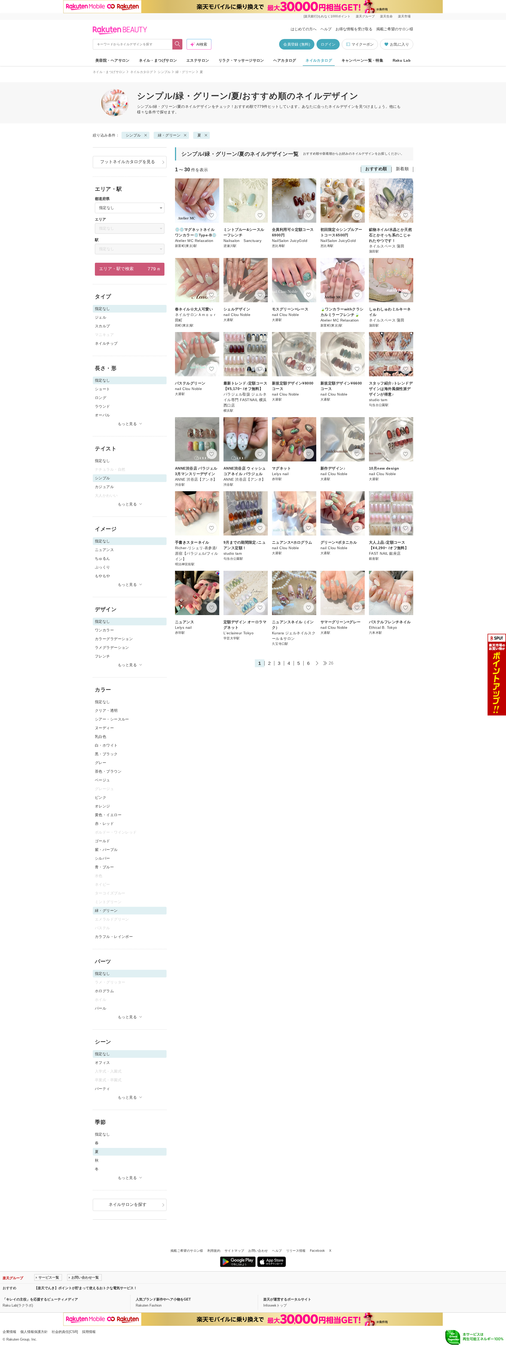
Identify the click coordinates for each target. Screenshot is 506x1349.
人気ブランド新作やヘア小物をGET (163, 1299)
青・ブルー (104, 867)
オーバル (102, 415)
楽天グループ (365, 16)
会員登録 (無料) (296, 44)
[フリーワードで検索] (177, 44)
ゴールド (102, 841)
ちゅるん (102, 558)
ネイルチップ (106, 343)
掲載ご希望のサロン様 (394, 29)
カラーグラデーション (114, 639)
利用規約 (213, 1251)
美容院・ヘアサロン (112, 60)
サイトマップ (234, 1251)
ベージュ (102, 780)
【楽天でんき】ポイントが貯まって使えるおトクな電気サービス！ (85, 1288)
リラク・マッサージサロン (241, 60)
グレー (100, 763)
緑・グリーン (185, 72)
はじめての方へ (304, 29)
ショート (102, 389)
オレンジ (102, 806)
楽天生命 (386, 16)
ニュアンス (104, 550)
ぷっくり (102, 567)
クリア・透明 (106, 710)
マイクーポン (363, 44)
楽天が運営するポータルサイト (287, 1299)
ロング (100, 398)
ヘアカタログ (284, 60)
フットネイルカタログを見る (127, 161)
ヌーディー (104, 728)
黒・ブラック (106, 754)
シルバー (102, 858)
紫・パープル (106, 850)
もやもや (102, 576)
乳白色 (100, 736)
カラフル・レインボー (114, 936)
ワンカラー (104, 630)
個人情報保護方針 (34, 1332)
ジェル (100, 317)
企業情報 (9, 1332)
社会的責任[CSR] (65, 1332)
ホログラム (104, 991)
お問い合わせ (258, 1251)
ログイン (328, 44)
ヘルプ (326, 29)
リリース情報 (296, 1251)
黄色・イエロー (108, 815)
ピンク (100, 797)
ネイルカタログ (318, 60)
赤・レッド (104, 823)
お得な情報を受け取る (353, 29)
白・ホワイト (106, 745)
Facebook (317, 1251)
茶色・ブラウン (108, 771)
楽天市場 (404, 16)
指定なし (102, 461)
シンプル (164, 72)
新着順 (402, 169)
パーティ (102, 1089)
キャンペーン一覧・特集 (362, 60)
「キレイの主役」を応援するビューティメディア (40, 1299)
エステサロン (197, 60)
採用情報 (89, 1332)
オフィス (102, 1062)
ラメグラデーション (112, 647)
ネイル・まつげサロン (158, 60)
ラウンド (102, 406)
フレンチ (102, 656)
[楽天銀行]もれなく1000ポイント (327, 16)
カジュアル (104, 487)
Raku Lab (402, 60)
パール (100, 1008)
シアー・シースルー (112, 719)
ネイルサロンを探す (128, 1204)
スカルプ (102, 326)
